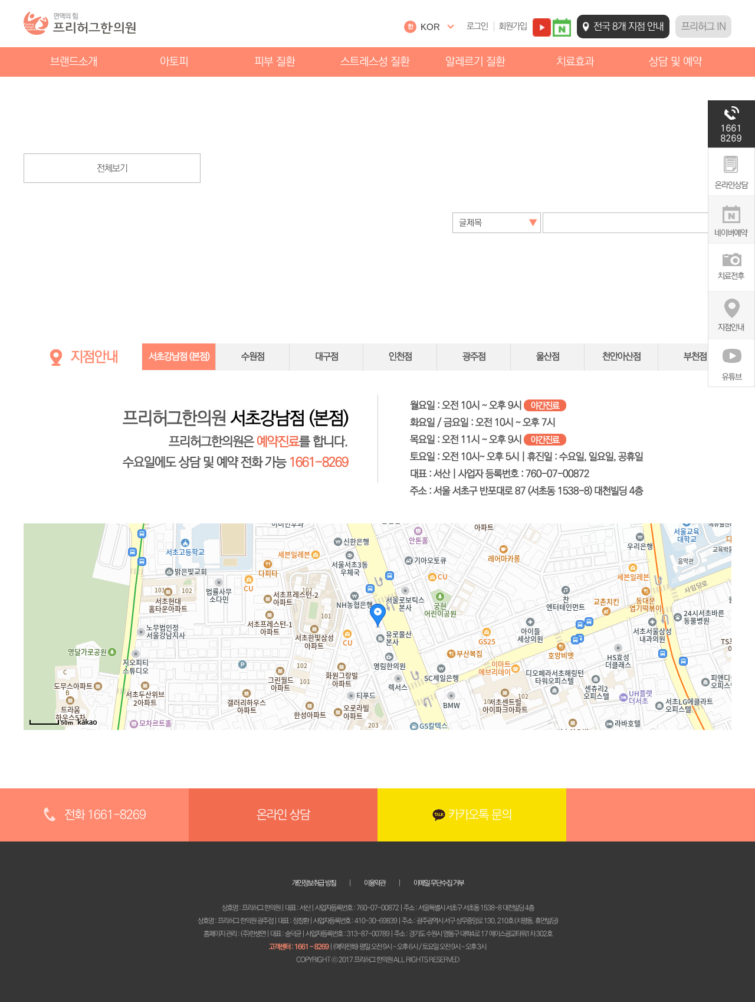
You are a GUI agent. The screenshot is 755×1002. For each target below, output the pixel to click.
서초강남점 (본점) (179, 356)
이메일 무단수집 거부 (438, 883)
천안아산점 (621, 356)
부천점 (695, 356)
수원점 (252, 356)
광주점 (473, 356)
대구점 (326, 356)
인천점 (400, 356)
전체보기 (112, 168)
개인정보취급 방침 (314, 883)
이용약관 (374, 883)
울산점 (547, 356)
